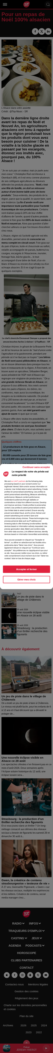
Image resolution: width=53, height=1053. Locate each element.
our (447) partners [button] (18, 481)
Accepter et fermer (26, 569)
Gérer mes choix (26, 579)
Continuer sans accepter (36, 467)
